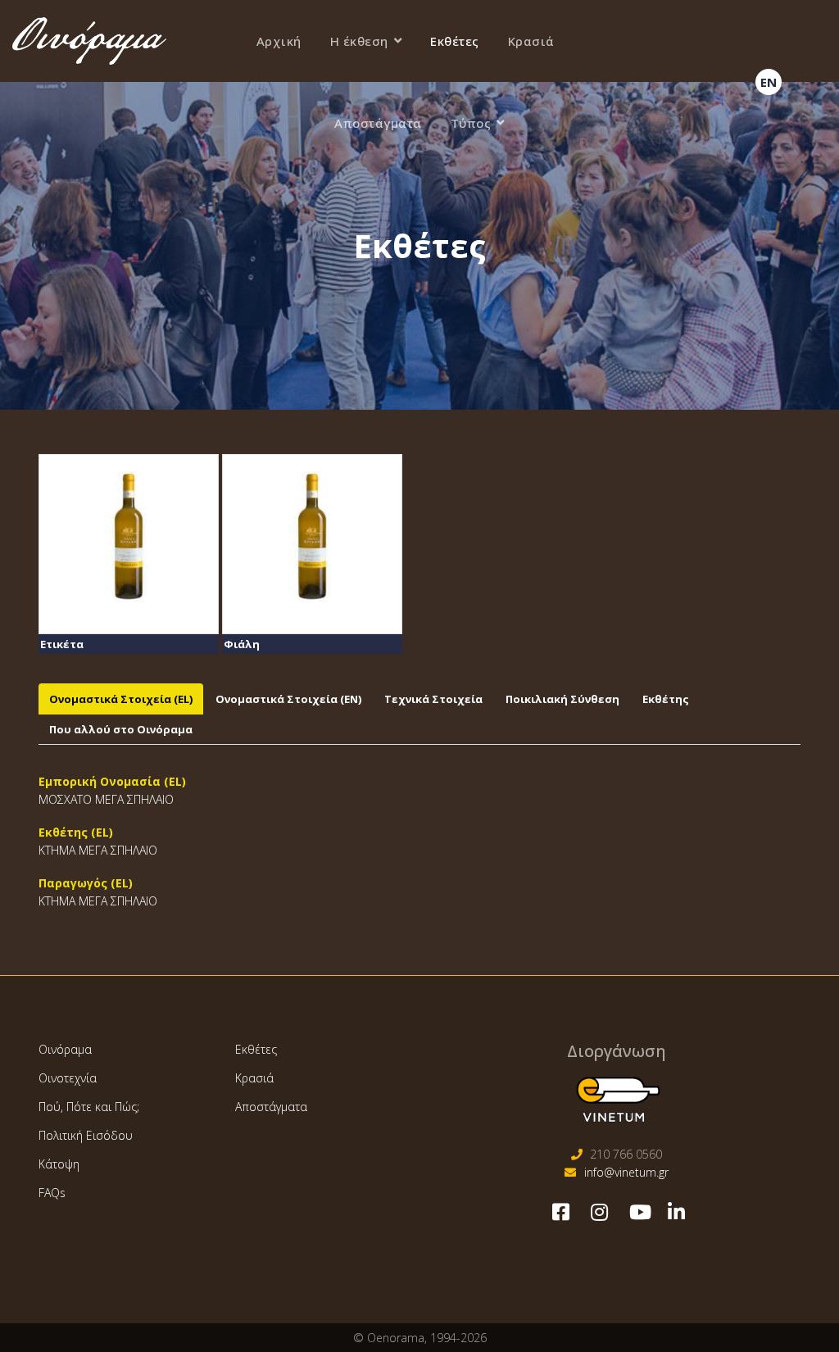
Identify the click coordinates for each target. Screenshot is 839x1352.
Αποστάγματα (378, 123)
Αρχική (279, 41)
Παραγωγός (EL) (86, 883)
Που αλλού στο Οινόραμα (121, 729)
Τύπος (471, 123)
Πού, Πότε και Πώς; (89, 1106)
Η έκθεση (359, 41)
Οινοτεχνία (68, 1078)
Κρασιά (531, 41)
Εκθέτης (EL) (76, 832)
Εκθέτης (665, 699)
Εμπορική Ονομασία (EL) (112, 781)
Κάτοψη (59, 1164)
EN (768, 82)
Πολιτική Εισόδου (86, 1135)
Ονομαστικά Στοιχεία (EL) (121, 699)
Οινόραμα (65, 1049)
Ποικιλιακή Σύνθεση (562, 699)
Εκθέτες (454, 41)
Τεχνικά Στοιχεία (433, 699)
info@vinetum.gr (626, 1172)
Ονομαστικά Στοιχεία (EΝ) (288, 699)
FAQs (52, 1192)
